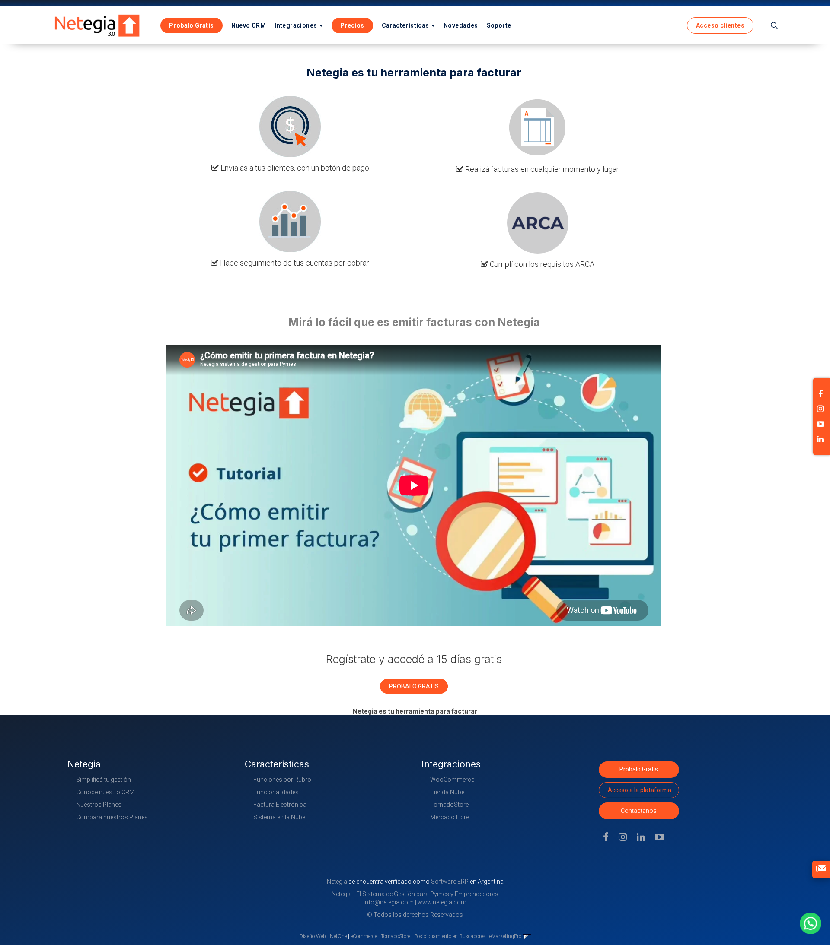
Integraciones (297, 25)
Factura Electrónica (279, 804)
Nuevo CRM (248, 25)
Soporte (499, 25)
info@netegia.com (389, 902)
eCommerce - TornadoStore (380, 936)
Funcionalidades (276, 792)
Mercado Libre (449, 817)
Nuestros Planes (98, 804)
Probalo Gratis (638, 769)
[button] (774, 25)
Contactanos (639, 810)
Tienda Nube (447, 792)
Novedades (461, 25)
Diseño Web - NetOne (323, 936)
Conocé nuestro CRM (105, 792)
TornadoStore (449, 804)
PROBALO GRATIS (414, 686)
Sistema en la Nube (279, 817)
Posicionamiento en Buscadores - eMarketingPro (467, 936)
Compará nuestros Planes (112, 817)
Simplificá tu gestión (103, 779)
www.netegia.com (442, 902)
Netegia (337, 881)
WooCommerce (452, 779)
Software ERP (450, 881)
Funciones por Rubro (282, 779)
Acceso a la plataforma (639, 789)
